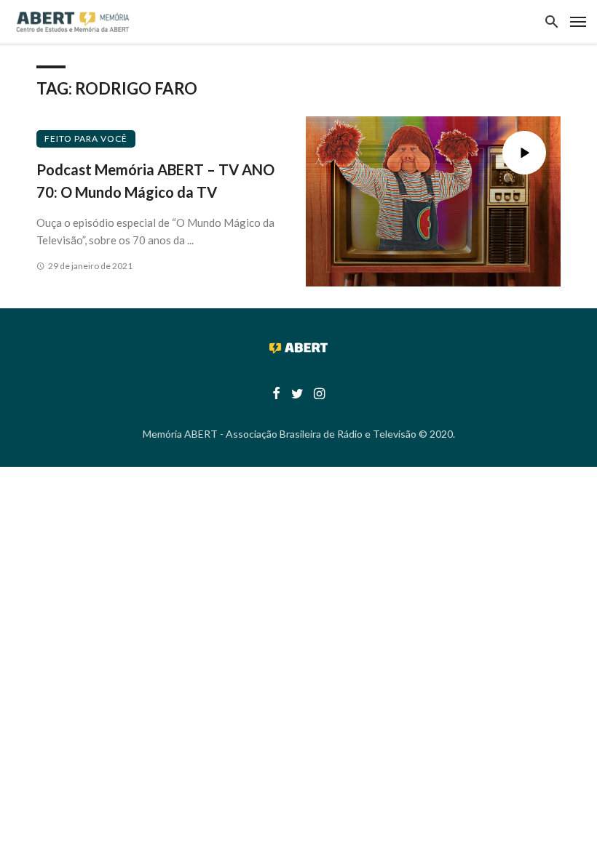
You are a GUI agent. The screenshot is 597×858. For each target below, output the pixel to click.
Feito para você (85, 138)
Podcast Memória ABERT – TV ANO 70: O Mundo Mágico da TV (155, 180)
